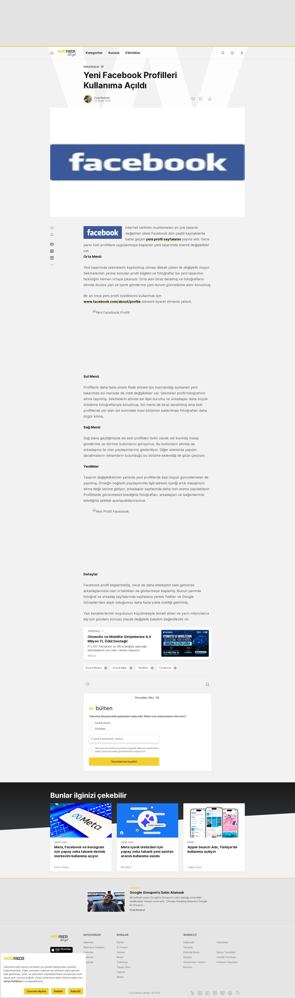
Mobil (190, 842)
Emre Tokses (61, 867)
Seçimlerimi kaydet (124, 761)
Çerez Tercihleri (226, 952)
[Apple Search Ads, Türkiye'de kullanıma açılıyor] (214, 820)
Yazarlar (188, 947)
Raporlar (88, 962)
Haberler (88, 942)
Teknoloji (122, 962)
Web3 (120, 976)
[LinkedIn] (200, 993)
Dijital (120, 942)
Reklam (187, 957)
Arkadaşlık (91, 66)
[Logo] (67, 52)
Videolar (88, 952)
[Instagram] (215, 993)
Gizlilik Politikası (226, 957)
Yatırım (121, 972)
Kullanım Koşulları (227, 962)
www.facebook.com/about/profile (112, 302)
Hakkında (188, 942)
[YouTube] (207, 993)
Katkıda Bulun (191, 952)
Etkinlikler (132, 53)
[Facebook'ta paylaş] (52, 244)
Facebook (165, 667)
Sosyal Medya (94, 667)
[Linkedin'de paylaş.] (52, 258)
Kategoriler (94, 53)
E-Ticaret (122, 947)
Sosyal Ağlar (120, 667)
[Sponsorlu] (185, 643)
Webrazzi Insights (93, 947)
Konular (114, 53)
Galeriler (88, 957)
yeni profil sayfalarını (163, 239)
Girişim (121, 952)
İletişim (187, 967)
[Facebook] (230, 993)
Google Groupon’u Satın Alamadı (157, 892)
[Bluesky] (222, 993)
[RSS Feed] (237, 993)
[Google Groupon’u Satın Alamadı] (106, 901)
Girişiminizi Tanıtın (194, 962)
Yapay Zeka (60, 842)
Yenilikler (143, 667)
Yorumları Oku (147, 697)
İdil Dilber (126, 867)
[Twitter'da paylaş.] (52, 251)
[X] (192, 993)
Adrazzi (92, 655)
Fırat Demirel (137, 909)
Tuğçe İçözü (194, 867)
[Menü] (52, 53)
